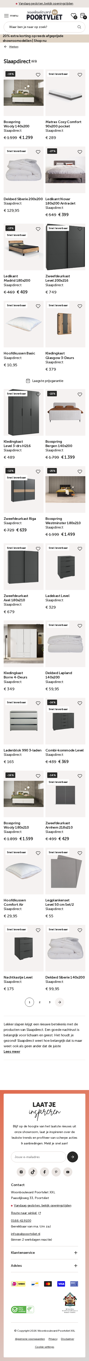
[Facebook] (44, 1171)
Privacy (53, 1339)
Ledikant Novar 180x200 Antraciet (60, 201)
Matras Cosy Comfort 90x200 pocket (63, 124)
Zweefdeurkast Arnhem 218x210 (59, 825)
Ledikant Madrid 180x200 (17, 278)
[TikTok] (32, 1171)
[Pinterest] (56, 1171)
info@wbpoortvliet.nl (25, 1234)
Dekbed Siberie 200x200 (23, 199)
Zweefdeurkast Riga (20, 518)
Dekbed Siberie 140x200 (65, 977)
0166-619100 (21, 1221)
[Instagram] (21, 1171)
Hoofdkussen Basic (19, 353)
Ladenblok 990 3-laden (23, 750)
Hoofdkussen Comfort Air (15, 902)
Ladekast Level (57, 596)
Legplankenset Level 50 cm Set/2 (59, 902)
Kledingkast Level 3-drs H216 (17, 443)
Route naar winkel (24, 1213)
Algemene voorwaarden (30, 1339)
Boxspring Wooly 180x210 (16, 825)
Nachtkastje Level (18, 977)
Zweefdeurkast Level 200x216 (57, 278)
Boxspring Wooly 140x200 (16, 124)
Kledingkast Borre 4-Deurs (15, 675)
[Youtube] (67, 1171)
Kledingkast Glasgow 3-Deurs (59, 355)
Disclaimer (67, 1339)
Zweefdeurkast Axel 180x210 (16, 598)
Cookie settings (44, 1346)
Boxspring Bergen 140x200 (58, 443)
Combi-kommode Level (64, 750)
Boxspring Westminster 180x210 (63, 520)
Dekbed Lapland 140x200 (58, 675)
